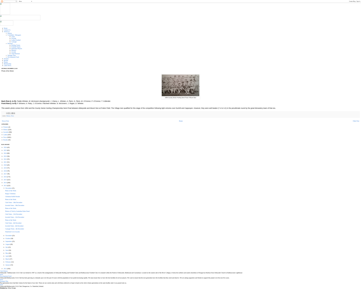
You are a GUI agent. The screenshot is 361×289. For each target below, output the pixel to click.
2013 (5, 185)
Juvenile (5, 132)
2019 (5, 168)
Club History (4, 271)
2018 (5, 171)
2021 (5, 162)
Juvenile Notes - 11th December (14, 217)
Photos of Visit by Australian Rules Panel (17, 211)
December (8, 188)
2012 (5, 268)
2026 (5, 147)
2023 (5, 156)
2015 (5, 179)
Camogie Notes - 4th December (14, 229)
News (12, 116)
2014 (5, 182)
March (7, 259)
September (8, 241)
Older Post (356, 121)
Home (181, 121)
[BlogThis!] (9, 113)
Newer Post (5, 121)
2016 (5, 177)
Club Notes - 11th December (13, 214)
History (8, 116)
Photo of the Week (10, 191)
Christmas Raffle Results (12, 196)
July (6, 247)
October (8, 238)
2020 (5, 165)
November (8, 235)
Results (5, 140)
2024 (5, 153)
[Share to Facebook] (12, 113)
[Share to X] (11, 113)
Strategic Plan (4, 281)
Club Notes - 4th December (13, 223)
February (8, 262)
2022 (5, 159)
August (7, 244)
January (7, 265)
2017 (5, 174)
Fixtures (5, 127)
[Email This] (7, 113)
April (7, 256)
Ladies (5, 134)
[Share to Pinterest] (14, 113)
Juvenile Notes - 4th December (14, 226)
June (7, 250)
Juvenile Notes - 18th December (14, 205)
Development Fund (5, 276)
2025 (5, 150)
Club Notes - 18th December (13, 202)
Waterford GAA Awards (12, 232)
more (1, 274)
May (7, 253)
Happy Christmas (10, 193)
